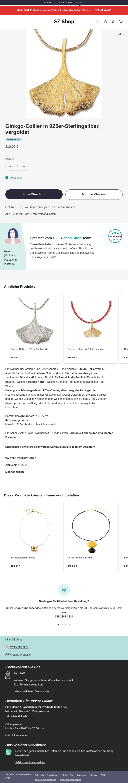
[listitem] (34, 329)
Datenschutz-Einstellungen (47, 775)
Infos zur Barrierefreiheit (45, 779)
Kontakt (93, 775)
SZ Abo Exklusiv (63, 2)
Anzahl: (9, 158)
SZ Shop (79, 2)
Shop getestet (13, 139)
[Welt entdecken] (7, 647)
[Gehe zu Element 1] (58, 624)
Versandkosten (47, 214)
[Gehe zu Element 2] (62, 624)
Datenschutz (68, 775)
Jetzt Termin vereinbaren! (28, 684)
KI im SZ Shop (13, 639)
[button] (3, 328)
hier (46, 691)
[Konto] (113, 22)
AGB (103, 775)
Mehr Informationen (16, 735)
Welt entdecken (19, 647)
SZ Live (48, 2)
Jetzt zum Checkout (94, 194)
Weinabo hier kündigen (70, 779)
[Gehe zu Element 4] (69, 624)
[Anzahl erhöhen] (24, 166)
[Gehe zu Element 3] (65, 624)
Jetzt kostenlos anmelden (30, 762)
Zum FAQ (19, 673)
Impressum (82, 775)
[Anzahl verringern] (10, 166)
